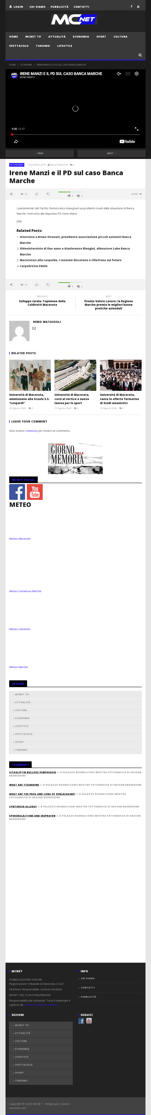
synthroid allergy (23, 806)
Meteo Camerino (19, 629)
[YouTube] (138, 6)
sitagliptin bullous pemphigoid (32, 772)
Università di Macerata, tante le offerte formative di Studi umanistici (119, 399)
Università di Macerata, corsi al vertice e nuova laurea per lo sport (72, 399)
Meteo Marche (18, 667)
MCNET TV (33, 36)
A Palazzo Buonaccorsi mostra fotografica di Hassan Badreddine (92, 784)
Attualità (57, 36)
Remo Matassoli (59, 164)
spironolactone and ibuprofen (32, 815)
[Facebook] (131, 6)
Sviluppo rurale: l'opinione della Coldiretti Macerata (42, 301)
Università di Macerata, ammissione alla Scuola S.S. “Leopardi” (29, 399)
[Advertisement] (36, 899)
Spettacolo (19, 46)
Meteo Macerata (19, 538)
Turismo (43, 46)
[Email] (34, 328)
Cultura (120, 36)
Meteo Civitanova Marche (25, 591)
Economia (81, 36)
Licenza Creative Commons (41, 1005)
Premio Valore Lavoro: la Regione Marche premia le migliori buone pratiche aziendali (108, 303)
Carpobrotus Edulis (34, 266)
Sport (101, 36)
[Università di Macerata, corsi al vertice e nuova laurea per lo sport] (75, 375)
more (135, 194)
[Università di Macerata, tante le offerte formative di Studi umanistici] (121, 375)
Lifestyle (64, 46)
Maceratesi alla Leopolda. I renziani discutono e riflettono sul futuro (71, 260)
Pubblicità (60, 6)
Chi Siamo (37, 6)
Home (13, 36)
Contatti (81, 6)
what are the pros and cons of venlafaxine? (42, 794)
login (18, 6)
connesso (31, 430)
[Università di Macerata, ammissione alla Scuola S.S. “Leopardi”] (30, 375)
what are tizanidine (24, 784)
